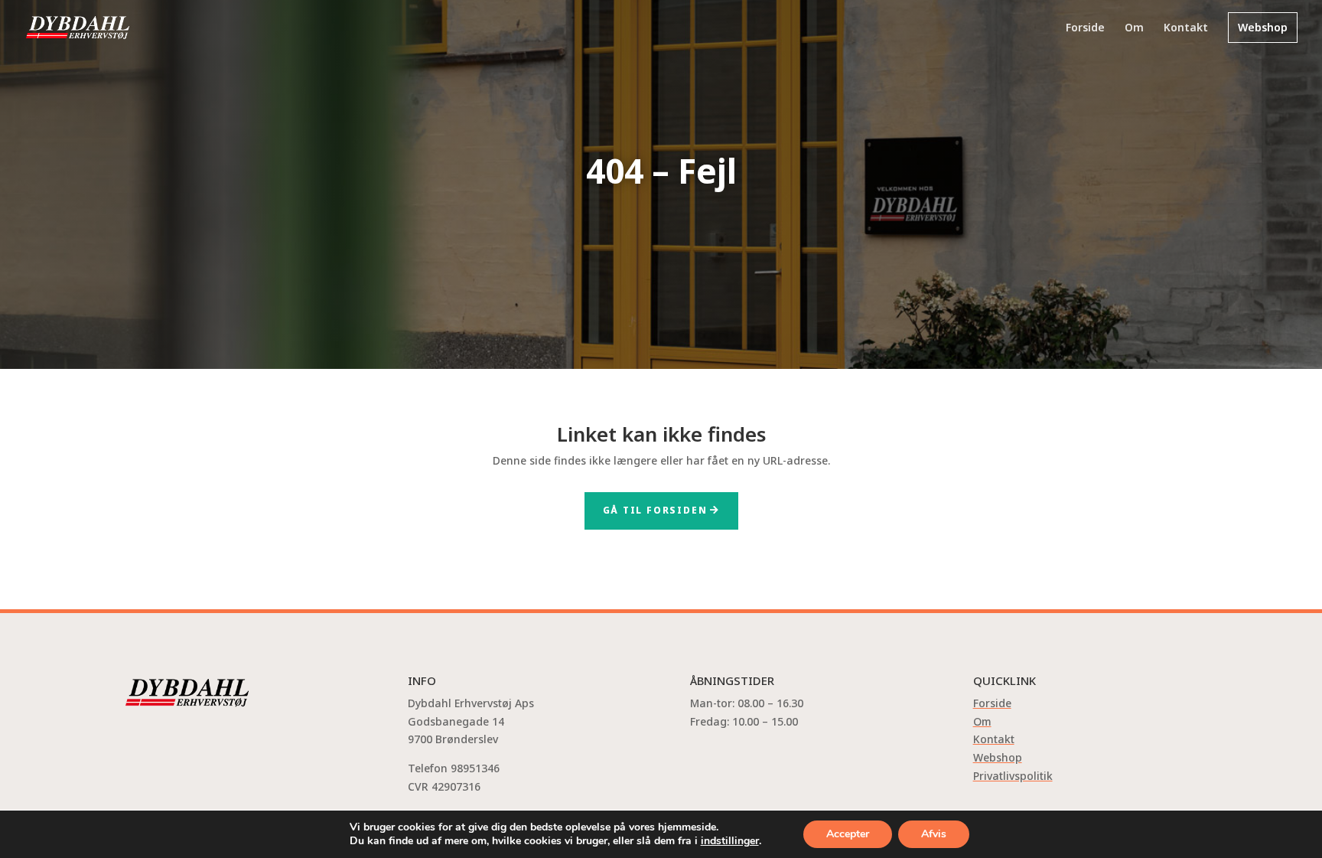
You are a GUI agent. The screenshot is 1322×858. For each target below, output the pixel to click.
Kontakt (1186, 28)
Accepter (847, 834)
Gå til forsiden (655, 510)
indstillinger (730, 841)
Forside (1085, 28)
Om (1134, 28)
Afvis (933, 834)
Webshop (1263, 27)
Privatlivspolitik (1013, 775)
